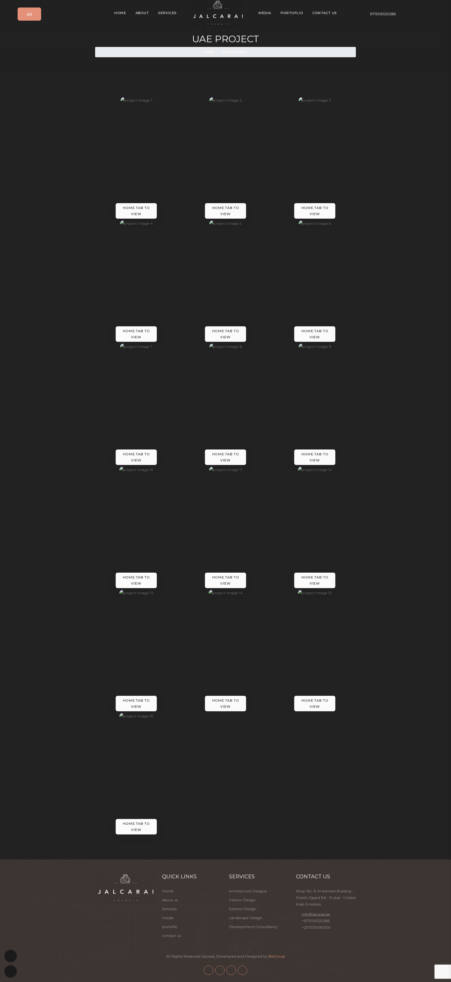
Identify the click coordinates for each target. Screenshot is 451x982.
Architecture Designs (248, 891)
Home (120, 13)
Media (264, 13)
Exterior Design (242, 909)
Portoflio (291, 13)
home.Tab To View (136, 211)
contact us (171, 935)
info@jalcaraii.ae (316, 914)
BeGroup (276, 956)
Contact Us (324, 13)
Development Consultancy (253, 927)
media (167, 918)
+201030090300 (316, 927)
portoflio (169, 927)
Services (167, 13)
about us (170, 900)
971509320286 (383, 14)
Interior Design (242, 900)
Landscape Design (245, 918)
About (142, 13)
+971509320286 (316, 921)
